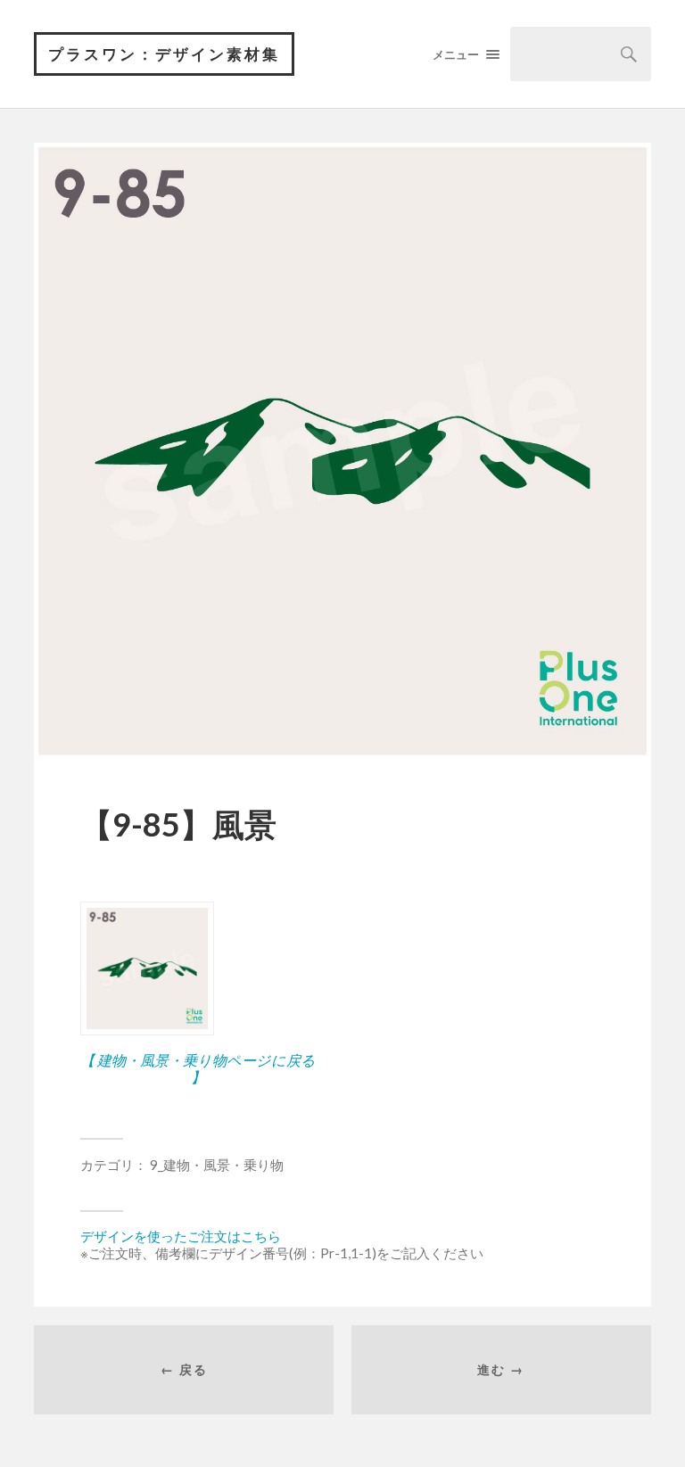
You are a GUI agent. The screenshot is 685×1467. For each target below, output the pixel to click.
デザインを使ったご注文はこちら (180, 1236)
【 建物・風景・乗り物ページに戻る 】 (198, 1068)
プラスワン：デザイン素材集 (164, 54)
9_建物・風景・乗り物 (217, 1165)
